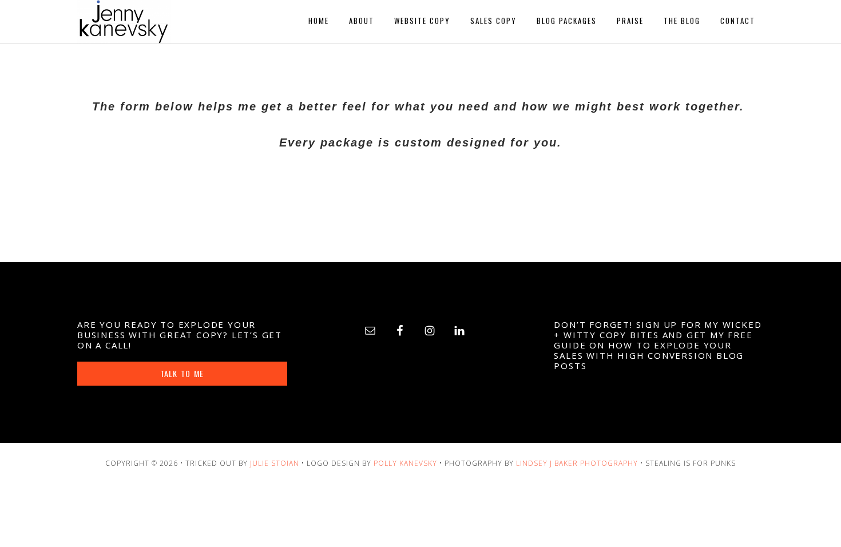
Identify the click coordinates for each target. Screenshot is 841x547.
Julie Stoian (274, 463)
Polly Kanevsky (405, 463)
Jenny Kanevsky (180, 21)
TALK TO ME (182, 373)
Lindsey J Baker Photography (577, 463)
